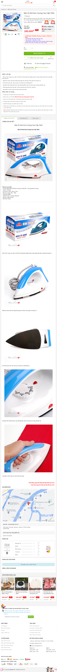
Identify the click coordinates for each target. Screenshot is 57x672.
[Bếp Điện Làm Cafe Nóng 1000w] (21, 589)
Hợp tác (3, 630)
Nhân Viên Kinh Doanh (6, 649)
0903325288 (6, 528)
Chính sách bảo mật (34, 625)
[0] (54, 2)
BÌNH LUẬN (35, 118)
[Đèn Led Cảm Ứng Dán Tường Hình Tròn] (35, 589)
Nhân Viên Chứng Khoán (7, 645)
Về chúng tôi (4, 625)
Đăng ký (31, 616)
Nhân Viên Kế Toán (5, 647)
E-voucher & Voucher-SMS (36, 628)
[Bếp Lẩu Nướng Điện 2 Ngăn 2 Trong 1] (7, 589)
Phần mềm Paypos (5, 628)
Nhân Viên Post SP (5, 640)
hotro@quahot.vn (38, 645)
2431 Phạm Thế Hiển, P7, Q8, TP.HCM (44, 641)
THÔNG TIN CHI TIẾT (9, 118)
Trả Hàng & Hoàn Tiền (35, 632)
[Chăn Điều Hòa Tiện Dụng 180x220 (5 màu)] (49, 589)
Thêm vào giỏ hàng (36, 58)
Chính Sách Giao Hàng (35, 634)
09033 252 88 (38, 643)
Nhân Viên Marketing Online (7, 643)
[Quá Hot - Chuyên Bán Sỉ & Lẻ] (28, 2)
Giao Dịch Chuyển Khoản (35, 630)
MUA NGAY (38, 53)
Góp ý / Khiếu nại (5, 632)
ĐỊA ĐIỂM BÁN (23, 118)
